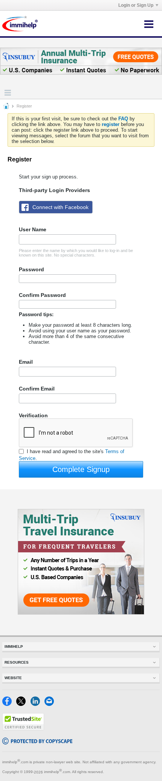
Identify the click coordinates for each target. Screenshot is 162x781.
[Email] (50, 704)
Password (31, 269)
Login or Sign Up (135, 5)
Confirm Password (42, 295)
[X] (23, 704)
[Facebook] (9, 704)
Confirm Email (37, 389)
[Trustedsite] (23, 729)
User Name (32, 229)
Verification (33, 415)
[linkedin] (37, 704)
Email (26, 362)
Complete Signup (81, 469)
